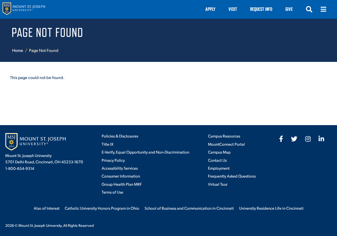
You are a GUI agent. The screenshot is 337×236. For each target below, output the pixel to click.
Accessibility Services (120, 167)
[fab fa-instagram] (308, 139)
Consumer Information (121, 175)
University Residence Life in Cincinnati (271, 207)
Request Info (261, 9)
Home (17, 50)
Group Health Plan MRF (122, 183)
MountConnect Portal (226, 143)
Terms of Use (112, 191)
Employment (219, 167)
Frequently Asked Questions (232, 175)
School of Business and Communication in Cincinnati (189, 207)
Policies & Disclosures (120, 135)
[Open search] (309, 9)
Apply (210, 9)
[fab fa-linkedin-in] (321, 139)
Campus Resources (224, 135)
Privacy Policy (113, 160)
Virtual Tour (217, 183)
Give (289, 9)
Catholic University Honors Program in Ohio (102, 207)
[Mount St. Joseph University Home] (23, 9)
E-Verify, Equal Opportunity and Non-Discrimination (145, 151)
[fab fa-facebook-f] (281, 139)
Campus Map (219, 151)
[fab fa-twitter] (294, 139)
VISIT (233, 9)
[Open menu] (323, 9)
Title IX (107, 143)
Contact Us (217, 160)
